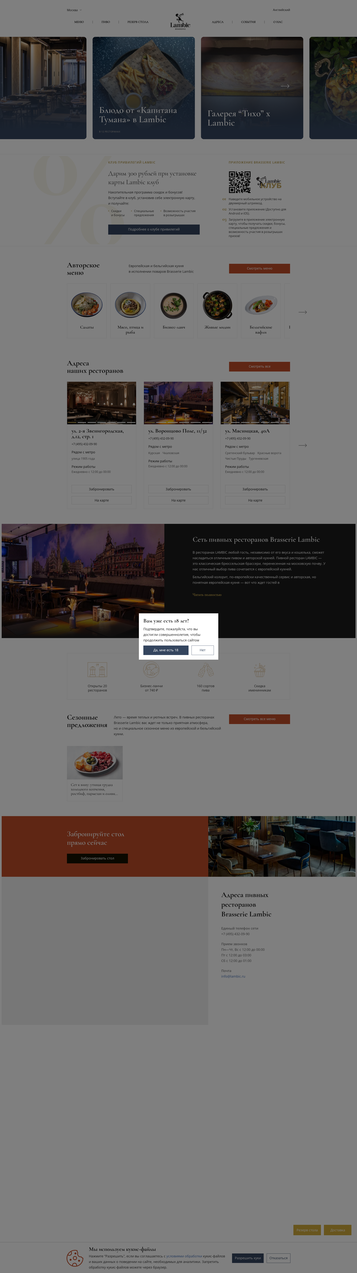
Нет (202, 650)
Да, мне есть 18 (165, 650)
